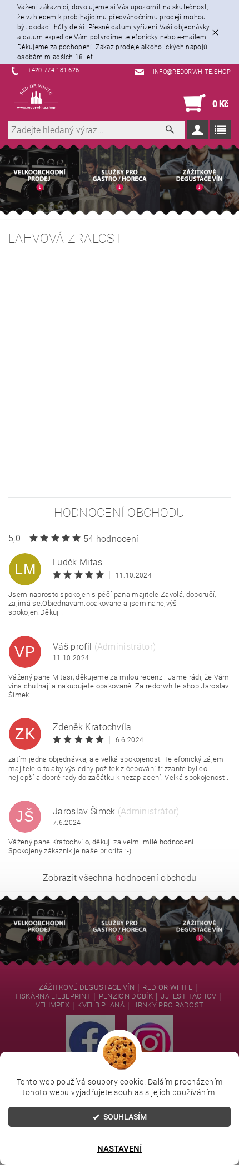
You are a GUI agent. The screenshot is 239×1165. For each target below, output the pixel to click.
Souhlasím (125, 1116)
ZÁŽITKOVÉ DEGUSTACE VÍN (87, 987)
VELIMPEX (53, 1005)
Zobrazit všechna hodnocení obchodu (120, 878)
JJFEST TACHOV (188, 996)
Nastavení (119, 1149)
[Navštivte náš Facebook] (90, 1041)
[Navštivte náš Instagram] (150, 1041)
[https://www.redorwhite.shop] (36, 98)
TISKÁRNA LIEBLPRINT (52, 996)
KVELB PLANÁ (101, 1005)
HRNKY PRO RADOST (167, 1005)
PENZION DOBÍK (126, 996)
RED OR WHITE (167, 987)
